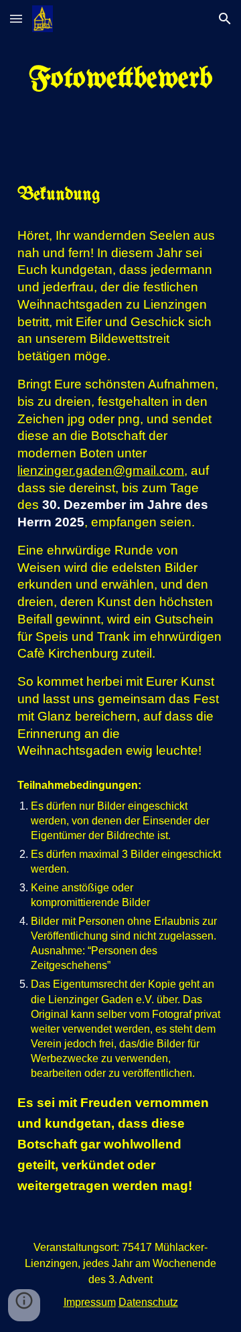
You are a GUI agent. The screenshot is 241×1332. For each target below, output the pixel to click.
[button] (16, 18)
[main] (120, 79)
